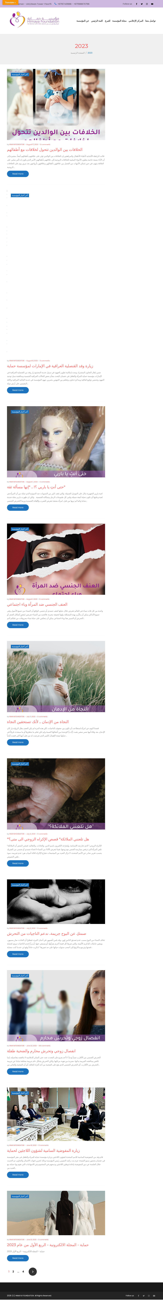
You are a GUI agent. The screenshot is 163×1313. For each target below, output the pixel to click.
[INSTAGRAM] (147, 4)
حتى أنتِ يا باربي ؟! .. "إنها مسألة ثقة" (36, 487)
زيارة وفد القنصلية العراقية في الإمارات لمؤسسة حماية (50, 366)
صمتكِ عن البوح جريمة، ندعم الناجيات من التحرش (46, 933)
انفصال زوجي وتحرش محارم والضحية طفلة (41, 1051)
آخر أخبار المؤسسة (20, 74)
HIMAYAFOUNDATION (16, 144)
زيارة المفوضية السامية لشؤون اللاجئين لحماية (43, 1150)
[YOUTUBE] (152, 4)
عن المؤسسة (83, 20)
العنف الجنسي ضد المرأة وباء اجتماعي (37, 604)
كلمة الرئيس (97, 20)
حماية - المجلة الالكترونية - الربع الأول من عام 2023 (48, 1244)
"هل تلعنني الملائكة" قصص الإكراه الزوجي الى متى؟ (48, 839)
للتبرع (107, 20)
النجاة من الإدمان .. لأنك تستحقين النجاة (38, 721)
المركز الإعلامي (136, 20)
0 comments (45, 144)
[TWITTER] (142, 4)
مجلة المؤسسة (119, 20)
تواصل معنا (150, 20)
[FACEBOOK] (136, 4)
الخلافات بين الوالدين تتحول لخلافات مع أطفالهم (44, 149)
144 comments (44, 1046)
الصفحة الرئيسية (78, 52)
